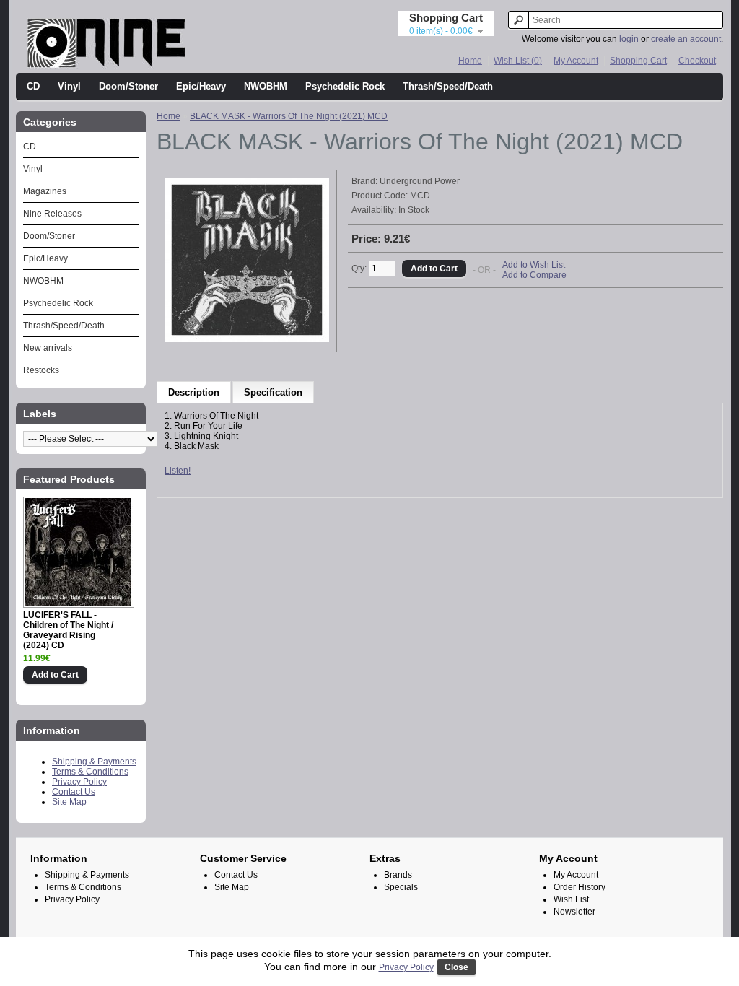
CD (33, 86)
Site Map (69, 802)
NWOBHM (265, 86)
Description (193, 392)
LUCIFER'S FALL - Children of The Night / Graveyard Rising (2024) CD (68, 630)
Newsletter (574, 912)
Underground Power (420, 181)
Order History (579, 887)
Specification (273, 392)
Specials (401, 887)
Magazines (44, 191)
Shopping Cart (638, 61)
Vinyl (69, 86)
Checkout (697, 61)
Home (470, 61)
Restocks (41, 370)
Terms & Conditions (90, 772)
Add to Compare (534, 275)
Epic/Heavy (201, 86)
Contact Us (73, 792)
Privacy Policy (79, 782)
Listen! (178, 471)
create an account (686, 39)
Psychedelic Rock (345, 86)
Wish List (571, 899)
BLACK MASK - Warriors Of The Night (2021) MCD (289, 116)
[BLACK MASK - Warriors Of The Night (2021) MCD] (247, 339)
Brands (398, 875)
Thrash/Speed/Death (448, 86)
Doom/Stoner (128, 86)
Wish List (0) (518, 61)
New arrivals (47, 348)
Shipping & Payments (94, 761)
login (629, 39)
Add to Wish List (533, 265)
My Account (576, 61)
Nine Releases (52, 214)
